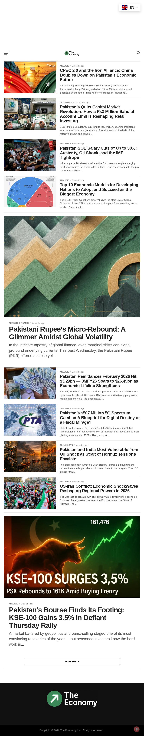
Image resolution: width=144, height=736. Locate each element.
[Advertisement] (72, 24)
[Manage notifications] (136, 729)
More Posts (72, 661)
